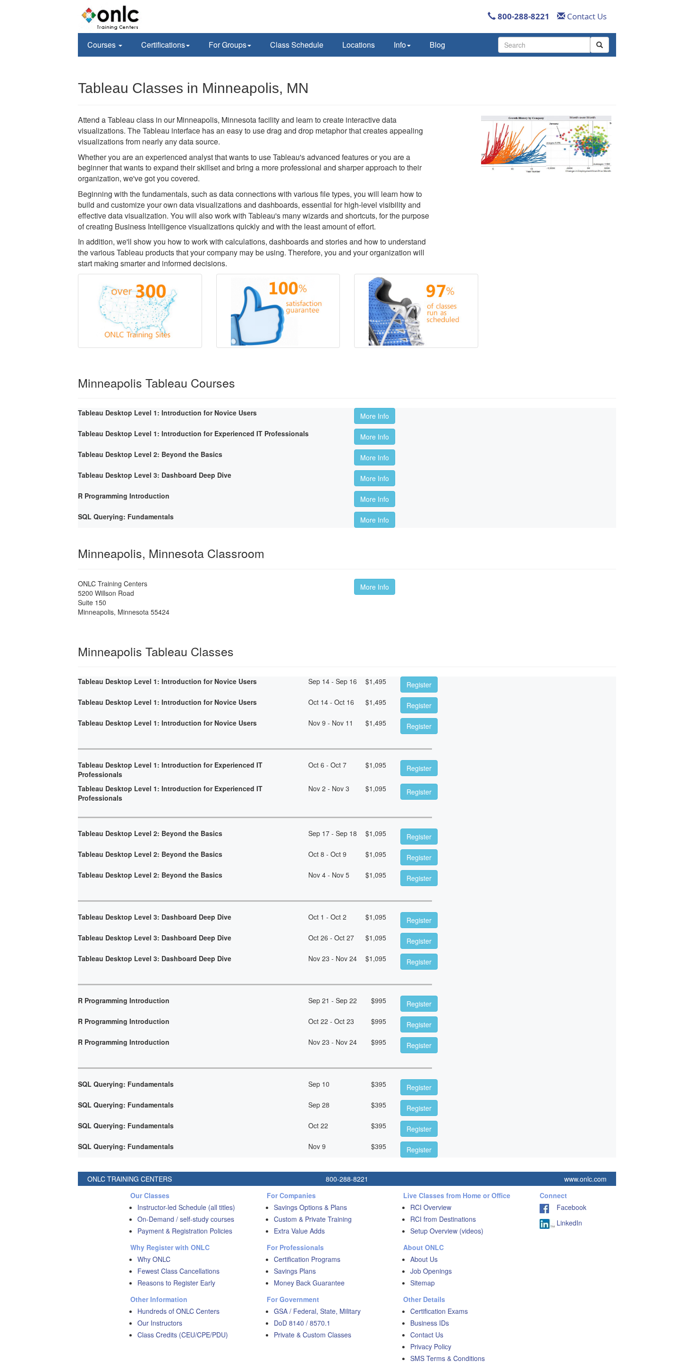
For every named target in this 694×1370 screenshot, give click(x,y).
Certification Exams (439, 1311)
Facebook (567, 1207)
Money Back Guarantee (309, 1282)
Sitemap (422, 1282)
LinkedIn (568, 1222)
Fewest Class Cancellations (178, 1271)
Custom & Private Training (313, 1219)
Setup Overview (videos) (446, 1230)
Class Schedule (296, 44)
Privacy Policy (430, 1346)
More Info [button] (374, 416)
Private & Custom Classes (312, 1334)
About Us (424, 1259)
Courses (102, 44)
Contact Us (586, 16)
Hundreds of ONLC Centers (178, 1311)
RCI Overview (430, 1207)
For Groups (227, 44)
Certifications (163, 44)
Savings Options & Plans (310, 1207)
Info (400, 44)
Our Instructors (159, 1323)
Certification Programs (307, 1259)
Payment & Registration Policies (184, 1230)
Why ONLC (153, 1259)
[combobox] (544, 45)
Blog (437, 44)
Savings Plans (295, 1271)
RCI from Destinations (443, 1219)
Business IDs (429, 1323)
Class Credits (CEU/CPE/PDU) (182, 1334)
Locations (358, 44)
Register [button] (419, 684)
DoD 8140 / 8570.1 (302, 1323)
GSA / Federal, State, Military (317, 1311)
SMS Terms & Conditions (447, 1358)
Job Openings (431, 1271)
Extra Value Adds (299, 1230)
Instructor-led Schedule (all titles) (186, 1207)
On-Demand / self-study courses (185, 1219)
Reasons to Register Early (176, 1282)
